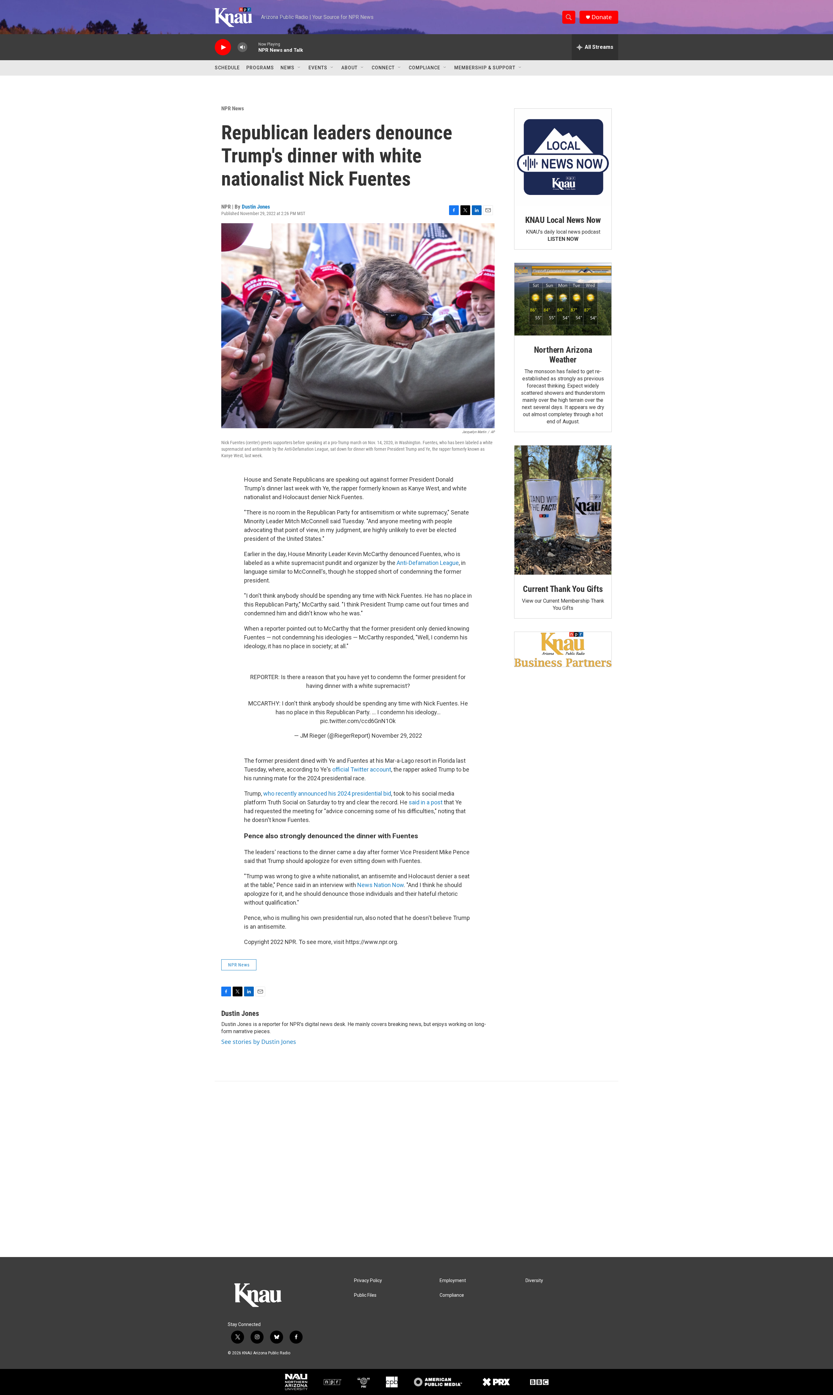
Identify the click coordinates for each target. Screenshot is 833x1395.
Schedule (227, 67)
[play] (223, 47)
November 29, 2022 (397, 735)
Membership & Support (484, 67)
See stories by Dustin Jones (258, 1042)
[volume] (242, 47)
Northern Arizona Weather (563, 354)
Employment (453, 1280)
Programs (260, 67)
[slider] (253, 47)
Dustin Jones (256, 206)
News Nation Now (380, 885)
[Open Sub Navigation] (299, 67)
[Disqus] (416, 1169)
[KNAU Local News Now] (562, 157)
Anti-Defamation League (428, 562)
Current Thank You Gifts (563, 589)
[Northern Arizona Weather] (562, 299)
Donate (602, 17)
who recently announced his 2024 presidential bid (327, 793)
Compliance (424, 67)
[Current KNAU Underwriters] (562, 649)
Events (317, 67)
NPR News (232, 108)
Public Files (365, 1295)
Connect (383, 67)
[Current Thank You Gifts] (562, 510)
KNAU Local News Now (563, 220)
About (349, 67)
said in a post (426, 802)
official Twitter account (361, 769)
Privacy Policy (368, 1280)
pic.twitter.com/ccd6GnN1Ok (358, 721)
